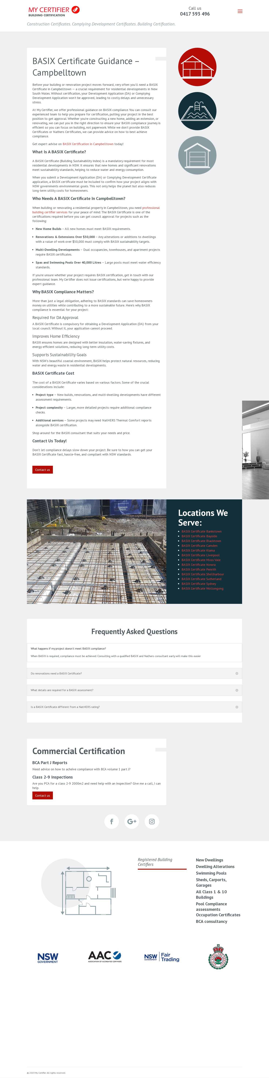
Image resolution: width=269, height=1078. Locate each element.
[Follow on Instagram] (152, 821)
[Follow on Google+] (131, 821)
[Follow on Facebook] (111, 821)
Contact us (42, 470)
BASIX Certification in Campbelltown (88, 144)
